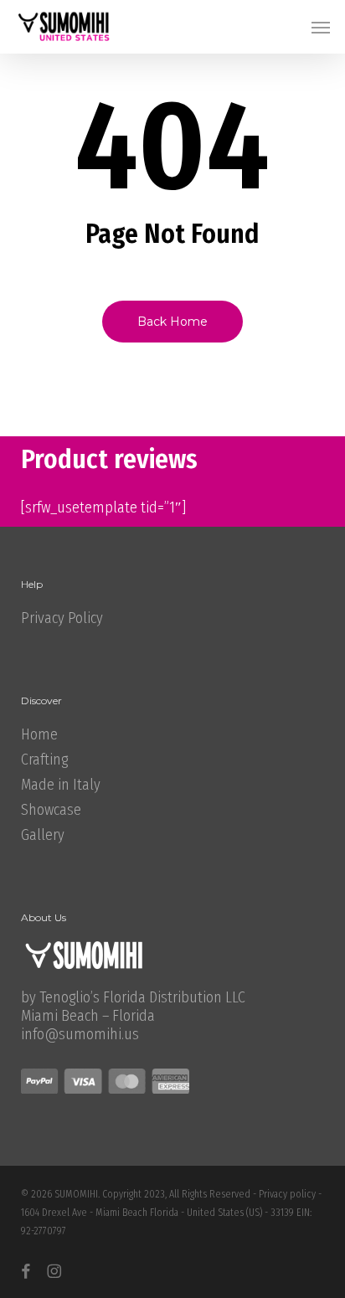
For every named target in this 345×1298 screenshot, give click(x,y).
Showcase (51, 810)
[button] (321, 26)
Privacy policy (287, 1194)
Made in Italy (60, 784)
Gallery (42, 835)
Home (39, 734)
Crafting (44, 759)
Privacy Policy (62, 618)
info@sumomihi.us (80, 1034)
